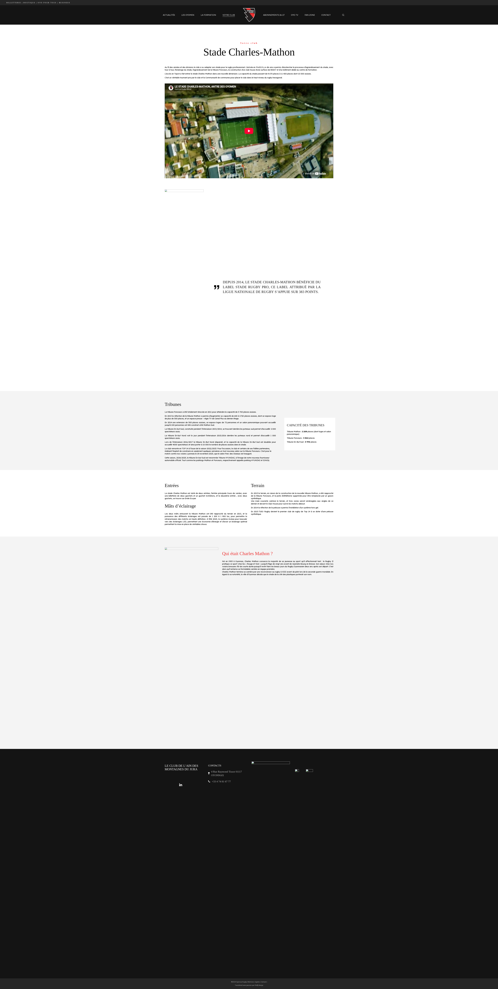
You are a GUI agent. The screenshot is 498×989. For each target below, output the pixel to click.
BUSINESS (64, 3)
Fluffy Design (259, 985)
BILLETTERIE (13, 3)
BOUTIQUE (29, 3)
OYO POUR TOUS (47, 3)
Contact (263, 982)
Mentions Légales (254, 982)
